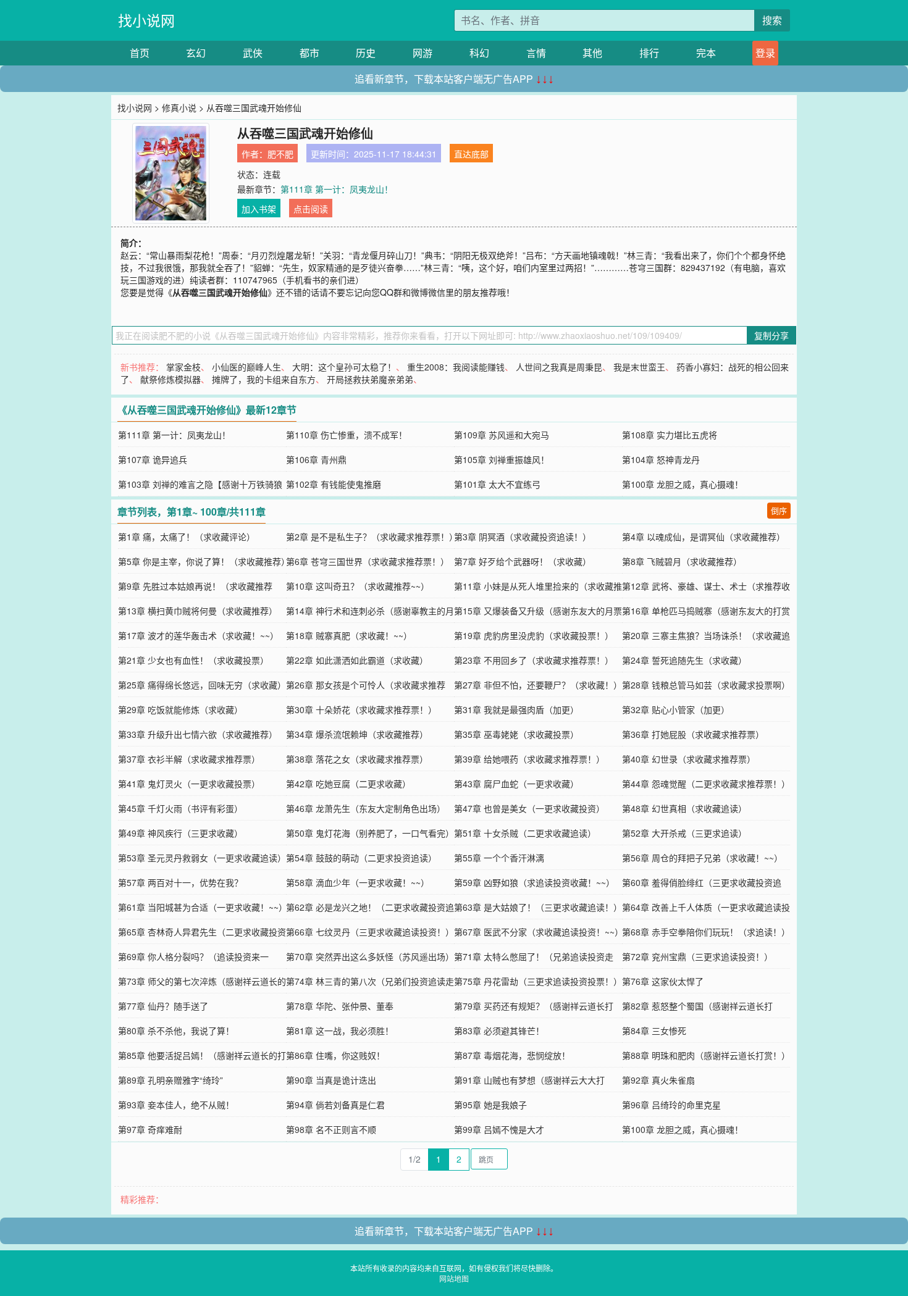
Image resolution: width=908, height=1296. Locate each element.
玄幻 (196, 53)
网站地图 (454, 1278)
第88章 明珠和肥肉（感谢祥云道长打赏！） (706, 1055)
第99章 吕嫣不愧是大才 (499, 1129)
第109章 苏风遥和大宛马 (501, 435)
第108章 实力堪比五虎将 (669, 435)
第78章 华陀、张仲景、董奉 (339, 1006)
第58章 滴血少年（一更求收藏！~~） (357, 882)
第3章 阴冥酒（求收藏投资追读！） (522, 536)
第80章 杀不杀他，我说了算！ (176, 1030)
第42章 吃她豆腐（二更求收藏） (348, 783)
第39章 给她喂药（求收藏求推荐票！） (529, 759)
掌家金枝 (183, 367)
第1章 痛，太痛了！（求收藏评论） (186, 536)
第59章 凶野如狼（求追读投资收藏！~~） (534, 882)
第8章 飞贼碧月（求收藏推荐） (682, 561)
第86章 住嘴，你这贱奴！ (335, 1055)
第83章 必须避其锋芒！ (499, 1030)
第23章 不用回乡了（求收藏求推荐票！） (533, 660)
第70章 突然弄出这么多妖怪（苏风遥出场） (370, 956)
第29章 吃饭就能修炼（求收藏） (180, 709)
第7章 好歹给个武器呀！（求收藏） (522, 561)
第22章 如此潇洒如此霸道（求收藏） (357, 660)
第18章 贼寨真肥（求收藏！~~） (349, 635)
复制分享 (771, 335)
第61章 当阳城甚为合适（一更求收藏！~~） (202, 907)
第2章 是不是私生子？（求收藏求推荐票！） (372, 536)
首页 (139, 53)
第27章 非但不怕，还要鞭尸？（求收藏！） (538, 685)
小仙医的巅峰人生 (246, 367)
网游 (422, 53)
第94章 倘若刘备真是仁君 (335, 1104)
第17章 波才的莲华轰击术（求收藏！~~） (198, 635)
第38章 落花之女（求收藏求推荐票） (357, 759)
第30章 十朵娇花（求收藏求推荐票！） (361, 709)
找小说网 (146, 20)
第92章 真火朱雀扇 (658, 1080)
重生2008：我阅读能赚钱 (456, 367)
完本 (706, 53)
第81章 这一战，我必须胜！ (339, 1030)
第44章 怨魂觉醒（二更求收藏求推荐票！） (706, 783)
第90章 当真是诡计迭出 (331, 1080)
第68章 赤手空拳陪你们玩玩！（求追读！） (706, 932)
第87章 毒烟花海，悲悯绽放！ (512, 1055)
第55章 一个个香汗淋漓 (499, 857)
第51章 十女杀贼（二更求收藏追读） (525, 833)
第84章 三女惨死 (654, 1030)
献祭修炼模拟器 (170, 379)
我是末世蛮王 (639, 367)
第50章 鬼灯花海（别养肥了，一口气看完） (370, 833)
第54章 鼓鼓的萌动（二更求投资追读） (361, 857)
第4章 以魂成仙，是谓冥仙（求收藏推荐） (703, 536)
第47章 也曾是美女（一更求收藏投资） (529, 808)
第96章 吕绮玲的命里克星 (671, 1104)
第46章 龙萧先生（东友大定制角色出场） (365, 808)
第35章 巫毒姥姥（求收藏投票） (516, 734)
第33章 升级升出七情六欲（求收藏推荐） (197, 734)
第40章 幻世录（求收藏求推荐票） (688, 759)
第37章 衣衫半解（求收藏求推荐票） (189, 759)
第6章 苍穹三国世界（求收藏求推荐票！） (367, 561)
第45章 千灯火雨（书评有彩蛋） (180, 808)
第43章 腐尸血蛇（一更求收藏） (516, 783)
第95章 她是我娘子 (490, 1104)
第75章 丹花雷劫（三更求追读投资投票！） (538, 981)
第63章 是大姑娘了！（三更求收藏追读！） (538, 907)
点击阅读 (310, 209)
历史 (366, 53)
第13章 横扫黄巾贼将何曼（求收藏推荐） (197, 610)
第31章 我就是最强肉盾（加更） (516, 709)
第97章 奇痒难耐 (150, 1129)
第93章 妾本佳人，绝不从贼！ (176, 1104)
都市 (309, 53)
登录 (765, 53)
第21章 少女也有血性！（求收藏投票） (193, 660)
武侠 (253, 53)
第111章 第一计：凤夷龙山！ (336, 189)
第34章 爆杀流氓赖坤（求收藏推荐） (357, 734)
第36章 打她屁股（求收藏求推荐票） (693, 734)
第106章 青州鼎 (316, 459)
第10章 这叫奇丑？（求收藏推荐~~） (357, 586)
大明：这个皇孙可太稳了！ (344, 367)
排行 (649, 53)
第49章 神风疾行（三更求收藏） (180, 833)
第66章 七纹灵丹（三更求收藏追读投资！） (370, 932)
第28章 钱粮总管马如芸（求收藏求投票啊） (706, 685)
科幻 (479, 53)
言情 (536, 53)
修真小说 (179, 107)
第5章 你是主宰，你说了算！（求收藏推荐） (204, 561)
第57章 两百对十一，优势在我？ (180, 882)
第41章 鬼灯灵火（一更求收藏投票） (189, 783)
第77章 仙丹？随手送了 (163, 1006)
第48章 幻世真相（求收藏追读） (684, 808)
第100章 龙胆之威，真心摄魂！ (682, 484)
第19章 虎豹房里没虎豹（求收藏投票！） (533, 635)
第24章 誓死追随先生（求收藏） (684, 660)
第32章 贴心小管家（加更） (675, 709)
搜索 (772, 20)
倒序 (779, 510)
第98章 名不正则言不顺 (331, 1129)
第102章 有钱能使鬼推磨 (333, 484)
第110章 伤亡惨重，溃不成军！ (346, 435)
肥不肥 (280, 154)
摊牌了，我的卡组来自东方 (264, 379)
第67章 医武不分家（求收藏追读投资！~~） (538, 932)
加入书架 (259, 209)
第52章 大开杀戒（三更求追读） (684, 833)
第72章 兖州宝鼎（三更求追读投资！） (697, 956)
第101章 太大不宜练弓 (497, 484)
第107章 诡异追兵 (152, 459)
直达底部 (471, 154)
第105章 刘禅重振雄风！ (501, 459)
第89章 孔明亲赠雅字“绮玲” (170, 1080)
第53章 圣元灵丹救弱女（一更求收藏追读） (202, 857)
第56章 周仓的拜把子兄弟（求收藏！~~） (702, 857)
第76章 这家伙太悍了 (663, 981)
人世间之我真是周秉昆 (559, 367)
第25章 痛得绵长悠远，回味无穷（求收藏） (202, 685)
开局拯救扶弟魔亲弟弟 (370, 379)
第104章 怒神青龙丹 (661, 459)
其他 (592, 53)
